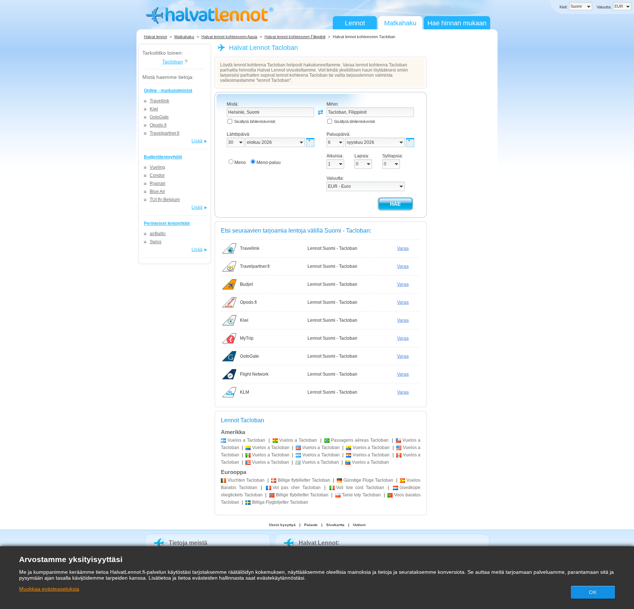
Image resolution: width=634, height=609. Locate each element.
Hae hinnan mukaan (457, 23)
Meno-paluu (268, 162)
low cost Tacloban (360, 487)
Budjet (246, 284)
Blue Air (157, 191)
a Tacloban (246, 440)
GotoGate (159, 117)
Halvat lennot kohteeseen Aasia (229, 36)
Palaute (311, 525)
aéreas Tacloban (360, 440)
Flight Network (254, 374)
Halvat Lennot (318, 543)
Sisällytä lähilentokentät (254, 121)
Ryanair (157, 183)
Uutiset (359, 525)
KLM (244, 392)
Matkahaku (400, 23)
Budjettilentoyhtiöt (163, 157)
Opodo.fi (158, 125)
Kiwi (154, 109)
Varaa (403, 248)
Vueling (157, 167)
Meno (240, 162)
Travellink (159, 100)
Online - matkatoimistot (168, 90)
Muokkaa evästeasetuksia (49, 589)
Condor (157, 175)
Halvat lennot (155, 36)
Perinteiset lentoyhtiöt (167, 223)
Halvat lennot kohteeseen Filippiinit (295, 36)
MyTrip (247, 338)
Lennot (355, 23)
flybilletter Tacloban (304, 480)
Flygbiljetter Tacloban (280, 502)
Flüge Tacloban (368, 480)
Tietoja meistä (188, 543)
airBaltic (158, 233)
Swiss (155, 241)
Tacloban (172, 62)
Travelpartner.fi (164, 133)
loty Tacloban (361, 494)
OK (593, 592)
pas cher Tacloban (297, 487)
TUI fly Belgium (165, 199)
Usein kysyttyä (282, 525)
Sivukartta (335, 525)
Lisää (197, 140)
